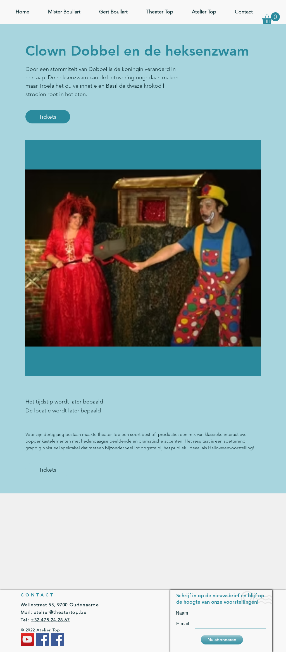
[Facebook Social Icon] (42, 639)
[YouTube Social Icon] (27, 639)
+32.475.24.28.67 (50, 619)
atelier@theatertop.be (60, 612)
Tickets (47, 116)
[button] (271, 18)
